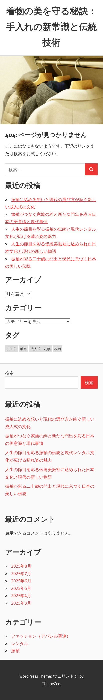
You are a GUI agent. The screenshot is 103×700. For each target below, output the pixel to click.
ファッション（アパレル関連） (41, 636)
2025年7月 (21, 573)
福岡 (57, 349)
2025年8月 (21, 566)
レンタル (19, 643)
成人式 (35, 349)
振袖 (15, 650)
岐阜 (23, 349)
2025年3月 (21, 603)
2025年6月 (21, 580)
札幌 (47, 349)
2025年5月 (21, 588)
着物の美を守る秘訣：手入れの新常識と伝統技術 (51, 26)
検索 (9, 372)
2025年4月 (21, 595)
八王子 (12, 349)
